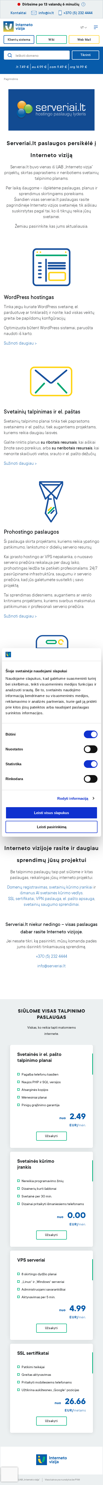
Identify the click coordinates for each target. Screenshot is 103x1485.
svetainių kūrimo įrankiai (70, 887)
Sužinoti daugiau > (20, 343)
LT (82, 27)
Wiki (51, 40)
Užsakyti (51, 1136)
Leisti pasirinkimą (51, 827)
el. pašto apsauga (78, 899)
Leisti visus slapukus (51, 813)
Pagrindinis (11, 79)
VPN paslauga (48, 899)
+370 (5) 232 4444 (77, 13)
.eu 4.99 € (39, 67)
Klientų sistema (19, 40)
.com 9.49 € (58, 67)
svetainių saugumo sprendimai (51, 905)
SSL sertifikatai (21, 899)
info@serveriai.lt (51, 966)
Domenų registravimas (27, 887)
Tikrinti (85, 55)
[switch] (90, 749)
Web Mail (84, 40)
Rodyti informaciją (72, 798)
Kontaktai (18, 13)
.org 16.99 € (78, 67)
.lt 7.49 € (22, 67)
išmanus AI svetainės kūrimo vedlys (51, 893)
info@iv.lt (46, 13)
